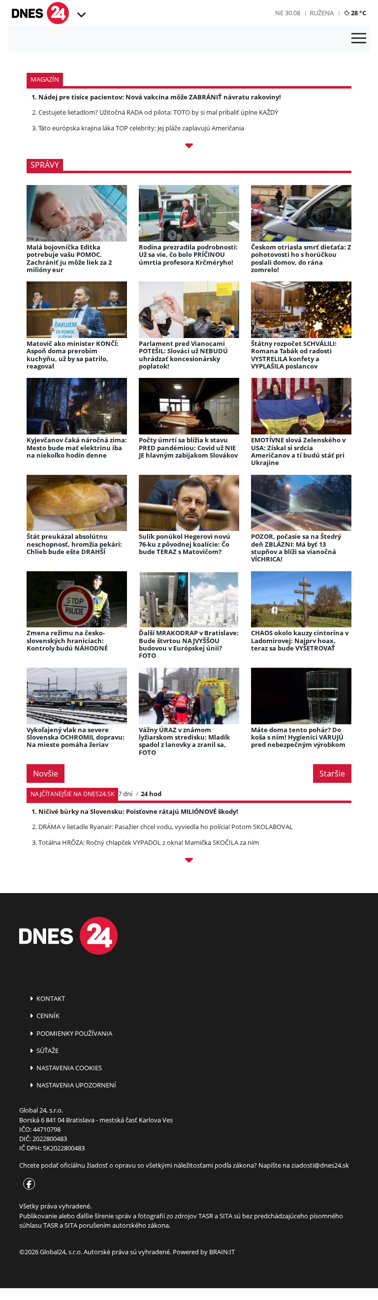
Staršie (332, 773)
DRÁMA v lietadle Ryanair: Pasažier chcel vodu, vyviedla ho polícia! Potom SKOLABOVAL (165, 826)
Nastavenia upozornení (75, 1085)
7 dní (125, 793)
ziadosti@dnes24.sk (320, 1165)
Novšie (45, 773)
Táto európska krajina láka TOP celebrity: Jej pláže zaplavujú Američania (141, 128)
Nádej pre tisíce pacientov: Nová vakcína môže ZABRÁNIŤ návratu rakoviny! (159, 97)
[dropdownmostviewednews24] (189, 861)
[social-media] (27, 1184)
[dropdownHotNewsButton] (189, 147)
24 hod (151, 793)
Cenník (47, 1015)
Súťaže (47, 1050)
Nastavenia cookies (68, 1067)
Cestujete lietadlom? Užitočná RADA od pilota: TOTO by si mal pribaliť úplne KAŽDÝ (158, 112)
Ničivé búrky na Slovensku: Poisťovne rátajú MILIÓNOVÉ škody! (138, 811)
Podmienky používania (73, 1033)
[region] (81, 15)
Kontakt (50, 998)
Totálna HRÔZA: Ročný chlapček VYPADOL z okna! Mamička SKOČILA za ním (148, 842)
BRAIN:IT (222, 1251)
